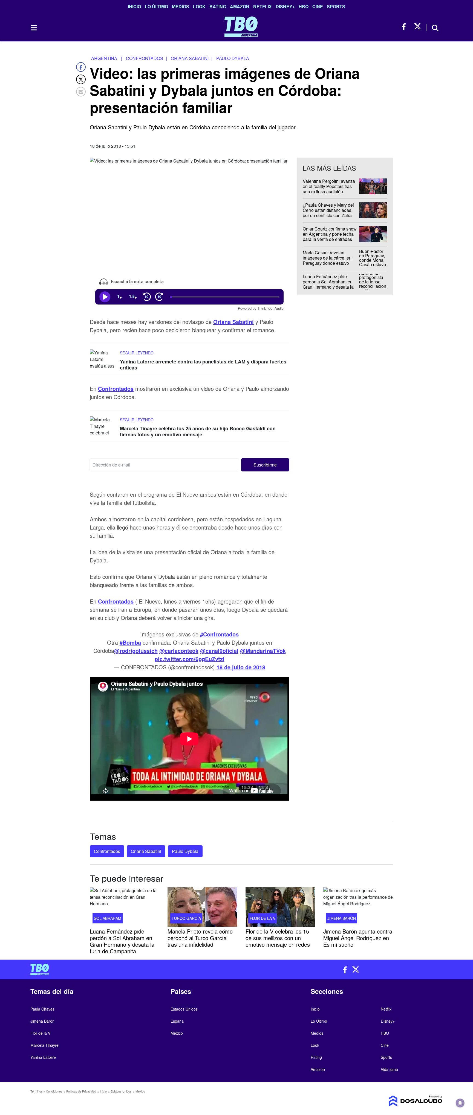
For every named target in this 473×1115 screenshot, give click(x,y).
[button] (265, 464)
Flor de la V (262, 918)
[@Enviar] (81, 91)
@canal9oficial (219, 651)
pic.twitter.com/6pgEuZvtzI (189, 659)
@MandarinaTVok (263, 651)
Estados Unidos (184, 1009)
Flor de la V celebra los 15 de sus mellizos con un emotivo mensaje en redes (278, 937)
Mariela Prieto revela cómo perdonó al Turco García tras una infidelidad (200, 937)
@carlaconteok (178, 651)
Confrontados (116, 389)
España (177, 1021)
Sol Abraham (107, 918)
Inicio (134, 6)
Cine (317, 6)
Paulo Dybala (185, 851)
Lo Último (156, 6)
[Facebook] (81, 67)
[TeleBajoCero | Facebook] (405, 26)
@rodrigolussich (136, 651)
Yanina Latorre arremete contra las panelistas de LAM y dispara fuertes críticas (203, 364)
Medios (180, 6)
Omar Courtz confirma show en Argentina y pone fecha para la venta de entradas (330, 234)
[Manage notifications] (460, 1103)
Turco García (186, 918)
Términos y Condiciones (46, 1091)
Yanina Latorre (43, 1057)
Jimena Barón (341, 918)
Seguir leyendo (137, 352)
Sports (336, 6)
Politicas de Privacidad (81, 1091)
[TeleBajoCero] (131, 969)
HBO (303, 6)
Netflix (262, 6)
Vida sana (389, 1069)
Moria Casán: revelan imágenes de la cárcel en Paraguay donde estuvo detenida (327, 260)
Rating (217, 6)
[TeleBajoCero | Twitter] (417, 26)
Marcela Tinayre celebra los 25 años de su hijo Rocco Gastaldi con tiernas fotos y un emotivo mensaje (198, 431)
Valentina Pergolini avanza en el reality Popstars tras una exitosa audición (329, 186)
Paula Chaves (42, 1009)
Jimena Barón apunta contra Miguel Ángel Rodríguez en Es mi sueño (357, 937)
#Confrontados (219, 634)
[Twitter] (81, 79)
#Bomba (130, 642)
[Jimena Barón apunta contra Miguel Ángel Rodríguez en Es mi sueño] (358, 907)
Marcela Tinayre (44, 1045)
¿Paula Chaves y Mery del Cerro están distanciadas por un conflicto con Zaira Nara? (328, 213)
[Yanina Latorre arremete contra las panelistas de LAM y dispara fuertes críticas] (103, 359)
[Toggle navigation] (33, 27)
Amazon (239, 6)
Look (199, 6)
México (177, 1033)
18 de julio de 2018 (241, 667)
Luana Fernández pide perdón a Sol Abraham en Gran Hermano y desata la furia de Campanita (328, 284)
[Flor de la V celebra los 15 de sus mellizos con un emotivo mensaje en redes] (280, 907)
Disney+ (285, 6)
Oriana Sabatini (233, 322)
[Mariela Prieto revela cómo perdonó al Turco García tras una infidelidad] (202, 907)
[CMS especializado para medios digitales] (394, 1101)
